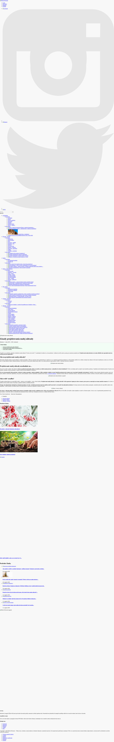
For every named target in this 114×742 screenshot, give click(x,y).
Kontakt (4, 6)
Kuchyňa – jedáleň (12, 242)
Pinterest (4, 726)
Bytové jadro (10, 271)
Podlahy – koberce (12, 247)
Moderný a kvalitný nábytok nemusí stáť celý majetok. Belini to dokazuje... (19, 598)
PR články (5, 4)
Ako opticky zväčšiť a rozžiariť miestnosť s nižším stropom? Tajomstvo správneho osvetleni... (23, 568)
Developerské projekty (12, 260)
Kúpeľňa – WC (11, 243)
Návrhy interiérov (11, 220)
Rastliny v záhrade (12, 316)
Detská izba (10, 239)
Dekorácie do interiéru (12, 289)
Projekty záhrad (11, 315)
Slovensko (10, 221)
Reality (4, 258)
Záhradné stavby (11, 321)
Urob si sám (10, 291)
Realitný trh (10, 261)
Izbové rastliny (11, 240)
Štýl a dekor (5, 286)
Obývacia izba (11, 246)
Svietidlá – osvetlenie (12, 250)
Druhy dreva (10, 309)
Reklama (4, 5)
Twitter (4, 727)
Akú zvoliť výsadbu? (7, 349)
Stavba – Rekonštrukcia (8, 268)
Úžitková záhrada (11, 317)
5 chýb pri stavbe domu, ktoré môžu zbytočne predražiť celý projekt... (18, 605)
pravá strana (7, 262)
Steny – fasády (11, 278)
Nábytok (10, 244)
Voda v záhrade (11, 319)
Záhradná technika (12, 320)
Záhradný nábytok (12, 322)
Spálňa (9, 249)
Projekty (9, 222)
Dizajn (9, 219)
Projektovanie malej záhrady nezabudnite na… (12, 348)
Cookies (4, 735)
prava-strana (7, 226)
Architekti (10, 218)
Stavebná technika (12, 276)
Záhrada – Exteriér (6, 305)
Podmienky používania (7, 737)
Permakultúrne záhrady (13, 311)
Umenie (9, 302)
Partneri (4, 736)
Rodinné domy (11, 223)
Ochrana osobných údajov (8, 734)
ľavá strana (7, 237)
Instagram (5, 725)
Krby (9, 241)
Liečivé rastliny (11, 314)
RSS (4, 728)
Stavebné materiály (12, 277)
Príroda (9, 313)
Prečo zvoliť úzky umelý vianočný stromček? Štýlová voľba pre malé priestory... (20, 579)
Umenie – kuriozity (7, 298)
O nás (4, 2)
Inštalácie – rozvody (12, 272)
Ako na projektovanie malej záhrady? (11, 346)
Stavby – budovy (11, 225)
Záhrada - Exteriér (6, 401)
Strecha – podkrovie (12, 279)
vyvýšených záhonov (51, 373)
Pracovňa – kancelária (12, 248)
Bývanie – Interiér (6, 236)
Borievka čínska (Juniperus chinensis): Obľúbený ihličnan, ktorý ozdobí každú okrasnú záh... (23, 585)
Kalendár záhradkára (12, 308)
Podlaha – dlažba (11, 274)
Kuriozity (10, 301)
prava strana (7, 252)
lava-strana (7, 216)
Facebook (5, 723)
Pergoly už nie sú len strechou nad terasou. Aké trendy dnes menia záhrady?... (20, 592)
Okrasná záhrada (11, 310)
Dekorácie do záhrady (12, 290)
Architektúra (5, 215)
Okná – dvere (11, 273)
